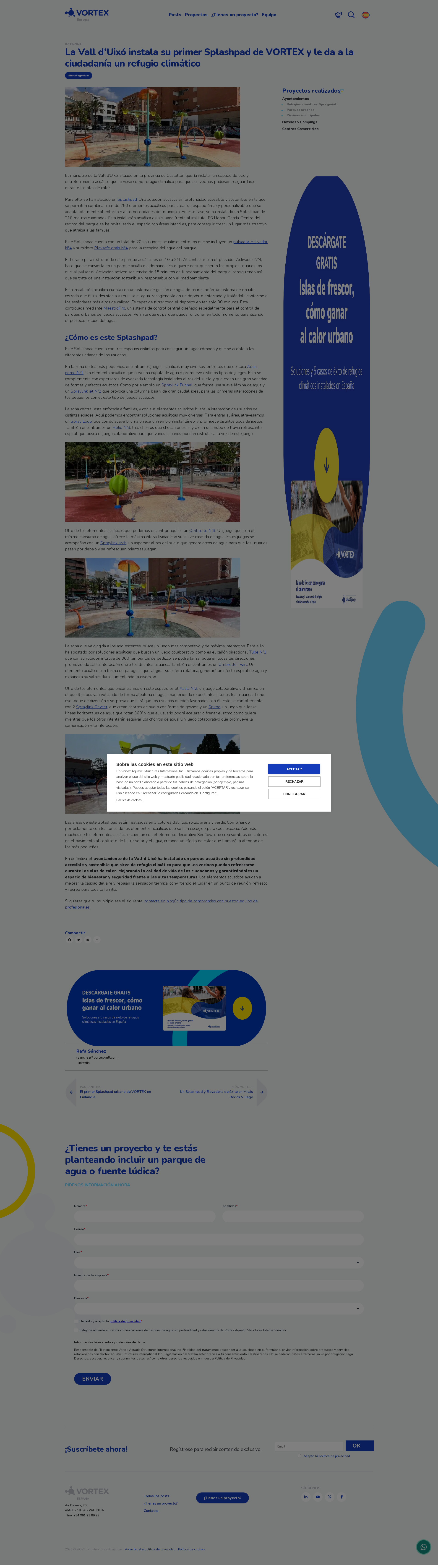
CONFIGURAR (294, 794)
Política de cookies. (129, 800)
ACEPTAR (294, 769)
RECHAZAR (294, 781)
